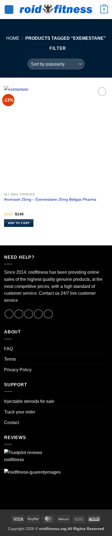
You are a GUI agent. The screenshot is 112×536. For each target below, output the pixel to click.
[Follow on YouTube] (48, 313)
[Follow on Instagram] (18, 313)
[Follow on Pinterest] (38, 313)
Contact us (49, 293)
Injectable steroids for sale (29, 401)
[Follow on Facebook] (9, 313)
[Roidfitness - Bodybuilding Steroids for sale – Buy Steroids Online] (56, 9)
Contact (11, 422)
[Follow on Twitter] (28, 313)
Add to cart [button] (19, 223)
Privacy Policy (18, 369)
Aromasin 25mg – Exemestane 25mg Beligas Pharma (50, 199)
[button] (9, 9)
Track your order (19, 412)
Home (12, 38)
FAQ (8, 348)
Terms (10, 359)
